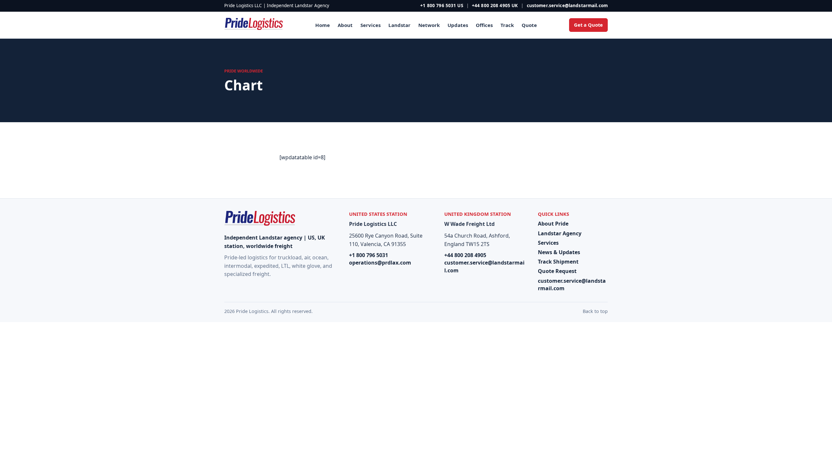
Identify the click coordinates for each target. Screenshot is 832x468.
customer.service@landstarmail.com (567, 5)
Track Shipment (558, 261)
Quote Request (557, 271)
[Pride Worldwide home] (253, 25)
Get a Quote (588, 24)
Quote (529, 25)
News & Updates (559, 252)
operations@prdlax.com (380, 262)
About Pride (553, 223)
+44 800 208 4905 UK (495, 5)
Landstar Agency (559, 233)
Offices (484, 25)
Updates (458, 25)
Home (322, 25)
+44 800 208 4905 (465, 255)
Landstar (399, 25)
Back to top (595, 311)
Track (507, 25)
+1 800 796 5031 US (441, 5)
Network (429, 25)
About (345, 25)
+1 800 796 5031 (368, 255)
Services (370, 25)
